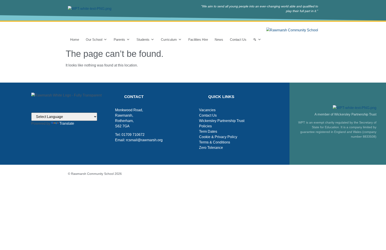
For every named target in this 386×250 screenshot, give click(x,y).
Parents (119, 39)
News (219, 39)
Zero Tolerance (211, 148)
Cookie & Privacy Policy (218, 137)
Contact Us (238, 39)
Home (74, 39)
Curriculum (169, 39)
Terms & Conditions (214, 142)
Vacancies (207, 110)
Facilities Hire (198, 39)
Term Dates (208, 131)
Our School (94, 39)
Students (142, 39)
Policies (205, 126)
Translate (66, 123)
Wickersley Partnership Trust (221, 121)
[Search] (257, 39)
